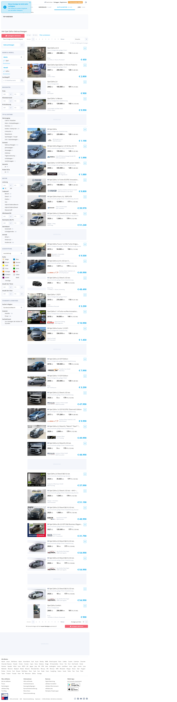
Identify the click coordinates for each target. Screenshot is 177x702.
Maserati (10, 669)
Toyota (3, 673)
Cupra (31, 664)
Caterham (76, 661)
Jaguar (31, 666)
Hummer (3, 666)
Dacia (36, 664)
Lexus (70, 666)
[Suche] (22, 80)
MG (47, 669)
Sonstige (39, 673)
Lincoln (79, 666)
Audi (32, 661)
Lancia (58, 666)
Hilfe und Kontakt (28, 681)
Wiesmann (28, 673)
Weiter (62, 39)
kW (11, 188)
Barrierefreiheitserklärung (30, 688)
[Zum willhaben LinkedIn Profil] (84, 699)
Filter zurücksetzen (45, 35)
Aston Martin (26, 661)
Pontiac (3, 671)
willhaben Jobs (49, 688)
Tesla (77, 671)
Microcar (52, 669)
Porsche (9, 671)
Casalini (70, 661)
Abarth (3, 661)
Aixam (8, 661)
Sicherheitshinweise (29, 684)
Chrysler (15, 664)
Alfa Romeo (14, 661)
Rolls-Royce (24, 671)
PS (5, 188)
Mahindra (3, 669)
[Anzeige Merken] (85, 48)
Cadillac (65, 661)
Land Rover (65, 666)
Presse (3, 684)
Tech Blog (4, 691)
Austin (36, 661)
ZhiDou (34, 673)
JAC (27, 666)
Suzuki (64, 671)
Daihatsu (41, 664)
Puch (13, 671)
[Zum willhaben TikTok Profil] (78, 699)
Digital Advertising (50, 681)
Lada (46, 666)
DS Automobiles (54, 664)
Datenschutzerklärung (29, 693)
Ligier (75, 666)
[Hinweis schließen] (30, 2)
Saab (34, 671)
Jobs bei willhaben (6, 681)
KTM (42, 666)
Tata (73, 671)
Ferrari (61, 664)
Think (81, 671)
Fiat (66, 664)
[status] (16, 7)
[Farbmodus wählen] (86, 2)
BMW (46, 661)
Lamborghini (52, 666)
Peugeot (83, 669)
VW (23, 673)
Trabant (8, 673)
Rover (30, 671)
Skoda (42, 671)
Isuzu (19, 666)
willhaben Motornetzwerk (51, 686)
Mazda (22, 669)
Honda (81, 664)
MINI (57, 669)
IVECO (23, 666)
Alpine (20, 661)
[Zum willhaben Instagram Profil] (75, 699)
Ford (69, 664)
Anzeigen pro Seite (76, 622)
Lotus (84, 666)
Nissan (74, 669)
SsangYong (53, 671)
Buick (59, 661)
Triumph (14, 673)
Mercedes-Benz (35, 669)
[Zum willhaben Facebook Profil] (87, 699)
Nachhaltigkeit (5, 686)
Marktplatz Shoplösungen (52, 691)
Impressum (37, 699)
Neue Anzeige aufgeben (76, 2)
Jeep (36, 666)
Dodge (47, 664)
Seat (38, 671)
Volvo (19, 673)
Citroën (21, 664)
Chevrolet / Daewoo (6, 664)
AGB (21, 699)
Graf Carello (75, 664)
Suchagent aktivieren (77, 626)
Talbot (69, 671)
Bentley (42, 661)
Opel (78, 669)
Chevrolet (82, 661)
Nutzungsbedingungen (29, 686)
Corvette (26, 664)
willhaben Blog (5, 688)
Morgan (69, 669)
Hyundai (10, 666)
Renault (18, 671)
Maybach (16, 669)
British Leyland (53, 661)
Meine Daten (27, 691)
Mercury (43, 669)
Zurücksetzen (6, 63)
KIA (39, 666)
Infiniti (14, 666)
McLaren (27, 669)
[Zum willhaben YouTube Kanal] (81, 699)
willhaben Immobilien (50, 684)
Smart (47, 671)
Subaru (59, 671)
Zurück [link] (29, 39)
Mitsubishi (62, 669)
